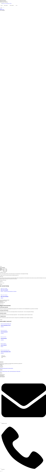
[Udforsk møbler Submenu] (8, 5)
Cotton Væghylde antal (1, 270)
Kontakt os (6, 371)
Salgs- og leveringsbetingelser (12, 371)
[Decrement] (0, 270)
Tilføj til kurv (5, 270)
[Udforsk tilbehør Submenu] (14, 5)
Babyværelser (2, 368)
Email (1, 364)
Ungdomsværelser (10, 368)
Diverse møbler (2, 9)
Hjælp (4, 371)
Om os (16, 5)
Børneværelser (6, 368)
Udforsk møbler (6, 5)
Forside (1, 5)
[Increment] (2, 270)
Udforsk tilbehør (12, 5)
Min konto (1, 371)
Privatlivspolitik (18, 371)
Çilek (4, 302)
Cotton (2, 301)
